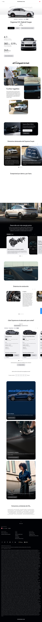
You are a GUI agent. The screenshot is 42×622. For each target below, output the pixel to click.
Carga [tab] (12, 234)
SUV (24, 19)
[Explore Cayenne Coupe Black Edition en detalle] (30, 332)
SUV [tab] (15, 328)
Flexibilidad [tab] (8, 234)
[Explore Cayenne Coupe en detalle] (12, 332)
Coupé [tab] (17, 328)
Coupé (27, 19)
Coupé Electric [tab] (11, 328)
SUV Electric (16, 19)
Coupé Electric (21, 19)
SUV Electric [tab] (6, 328)
